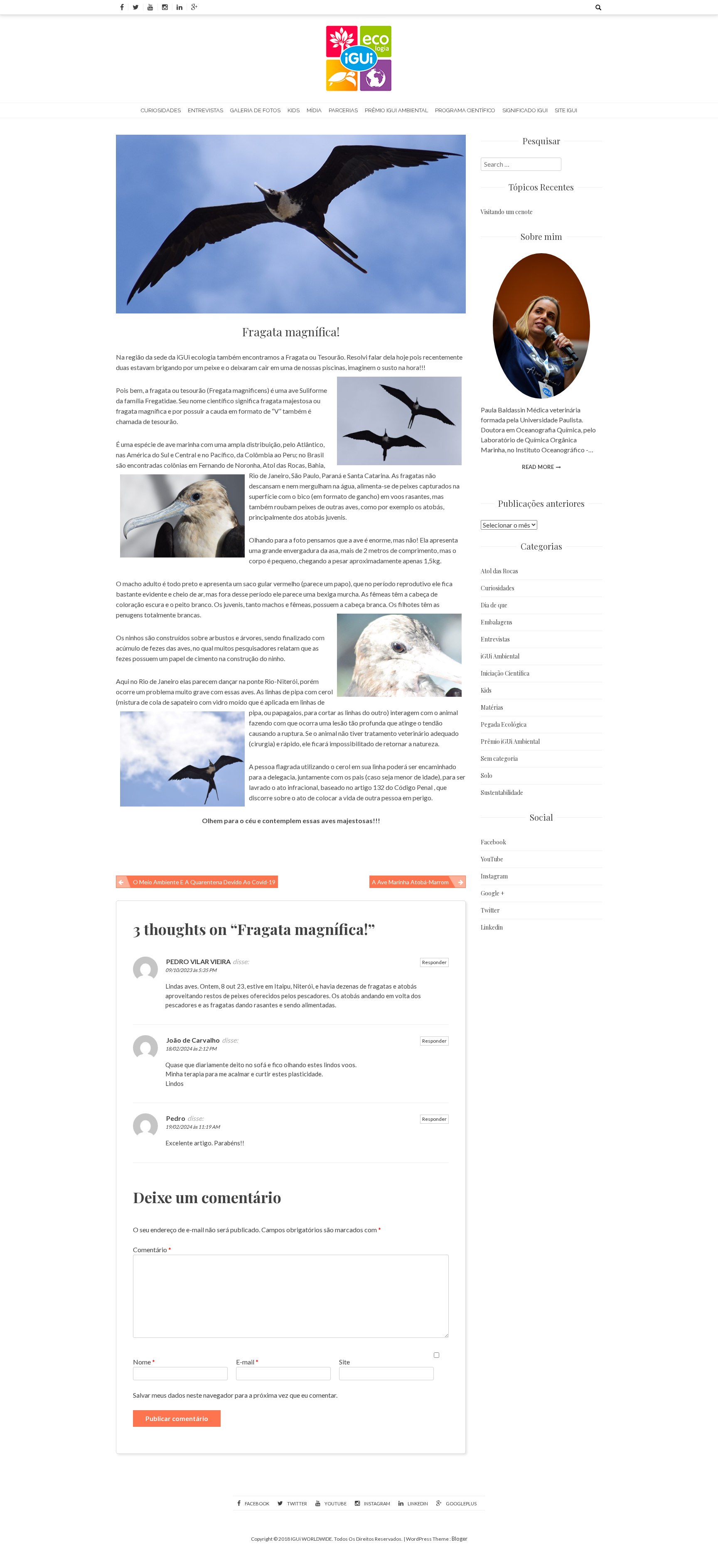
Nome (144, 1362)
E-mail (247, 1362)
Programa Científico (465, 110)
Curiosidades (161, 110)
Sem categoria (499, 758)
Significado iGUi (525, 110)
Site (344, 1362)
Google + (492, 893)
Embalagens (496, 622)
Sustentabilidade (502, 793)
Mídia (314, 110)
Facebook (493, 842)
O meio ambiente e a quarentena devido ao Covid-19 (204, 882)
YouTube (492, 859)
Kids (294, 110)
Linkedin (492, 927)
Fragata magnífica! (291, 331)
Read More (538, 467)
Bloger (459, 1538)
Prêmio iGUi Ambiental (396, 110)
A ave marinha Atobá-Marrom (410, 882)
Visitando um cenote (507, 212)
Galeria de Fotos (255, 110)
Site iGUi (566, 110)
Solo (486, 776)
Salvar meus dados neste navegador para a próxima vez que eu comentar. (235, 1395)
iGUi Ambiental (500, 656)
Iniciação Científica (505, 673)
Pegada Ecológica (503, 724)
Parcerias (343, 110)
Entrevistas (205, 110)
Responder (434, 962)
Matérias (492, 707)
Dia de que (494, 605)
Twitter (490, 910)
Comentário (152, 1249)
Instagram (494, 876)
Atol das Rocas (499, 571)
